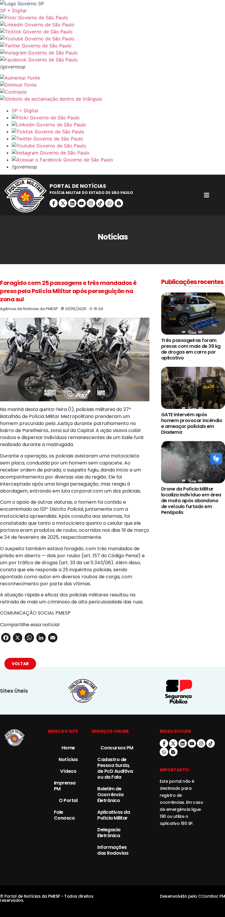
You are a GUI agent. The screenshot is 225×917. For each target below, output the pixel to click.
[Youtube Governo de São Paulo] (118, 145)
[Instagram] (91, 203)
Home (68, 747)
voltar (20, 664)
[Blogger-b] (119, 203)
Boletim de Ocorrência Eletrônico (110, 794)
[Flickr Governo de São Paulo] (118, 117)
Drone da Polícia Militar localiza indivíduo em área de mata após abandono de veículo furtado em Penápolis (191, 501)
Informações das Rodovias (112, 850)
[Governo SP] (112, 3)
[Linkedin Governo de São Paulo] (118, 124)
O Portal (68, 800)
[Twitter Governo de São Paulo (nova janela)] (112, 45)
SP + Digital (13, 10)
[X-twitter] (63, 203)
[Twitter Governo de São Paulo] (118, 138)
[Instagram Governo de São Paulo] (112, 52)
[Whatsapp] (109, 203)
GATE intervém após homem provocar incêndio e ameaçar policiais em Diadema (191, 423)
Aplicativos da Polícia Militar (113, 815)
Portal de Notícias (78, 186)
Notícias (68, 759)
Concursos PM (116, 747)
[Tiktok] (100, 203)
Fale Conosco (64, 815)
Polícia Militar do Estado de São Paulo (91, 192)
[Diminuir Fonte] (112, 84)
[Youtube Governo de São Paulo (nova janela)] (112, 38)
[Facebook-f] (54, 203)
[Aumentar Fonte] (112, 77)
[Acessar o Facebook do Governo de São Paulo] (118, 159)
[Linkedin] (72, 203)
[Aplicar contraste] (112, 91)
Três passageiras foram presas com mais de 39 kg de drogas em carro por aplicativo (191, 349)
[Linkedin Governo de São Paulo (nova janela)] (112, 24)
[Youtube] (81, 203)
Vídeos (68, 771)
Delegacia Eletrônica (108, 832)
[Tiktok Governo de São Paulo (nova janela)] (112, 31)
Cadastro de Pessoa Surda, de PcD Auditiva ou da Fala (115, 768)
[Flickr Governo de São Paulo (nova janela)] (112, 17)
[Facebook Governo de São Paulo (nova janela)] (112, 59)
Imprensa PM (65, 786)
